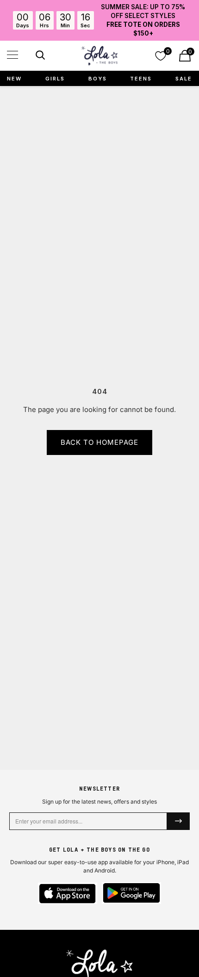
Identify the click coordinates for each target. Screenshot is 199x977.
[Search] (39, 56)
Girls (55, 78)
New (14, 78)
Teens (141, 78)
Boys (97, 78)
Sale (183, 78)
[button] (12, 55)
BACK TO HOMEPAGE (99, 442)
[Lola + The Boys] (99, 56)
